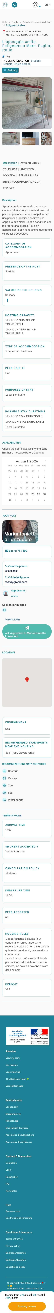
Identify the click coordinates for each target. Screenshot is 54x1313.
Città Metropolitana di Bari (37, 22)
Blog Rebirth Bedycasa (17, 1128)
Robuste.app (12, 1121)
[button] (27, 680)
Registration (12, 1177)
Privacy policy (13, 1246)
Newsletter (11, 1191)
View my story (13, 1058)
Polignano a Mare (15, 25)
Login (8, 1170)
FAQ (8, 1184)
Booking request (27, 1306)
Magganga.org (13, 1114)
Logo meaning (13, 1072)
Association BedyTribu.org (19, 1142)
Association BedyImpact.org (20, 1135)
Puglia (15, 22)
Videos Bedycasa (14, 1086)
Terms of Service (14, 1239)
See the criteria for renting (19, 1218)
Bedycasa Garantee (16, 1253)
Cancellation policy (15, 1267)
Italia (4, 22)
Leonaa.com (12, 1107)
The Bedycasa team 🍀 (17, 1079)
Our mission (12, 1065)
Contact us (11, 1163)
